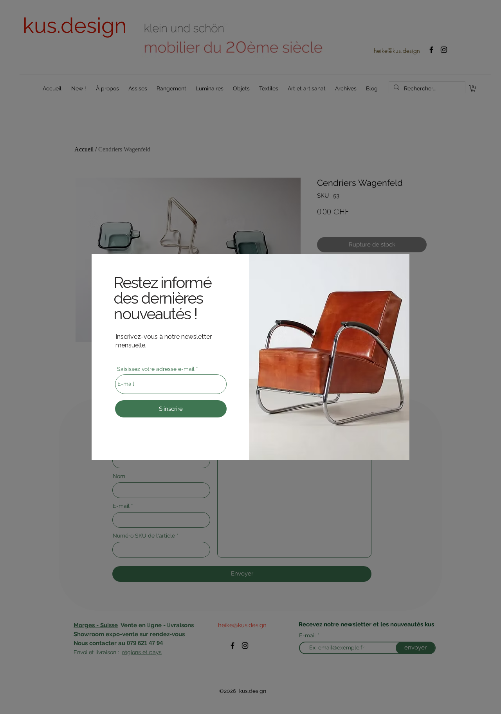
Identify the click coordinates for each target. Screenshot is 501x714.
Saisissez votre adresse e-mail (156, 369)
